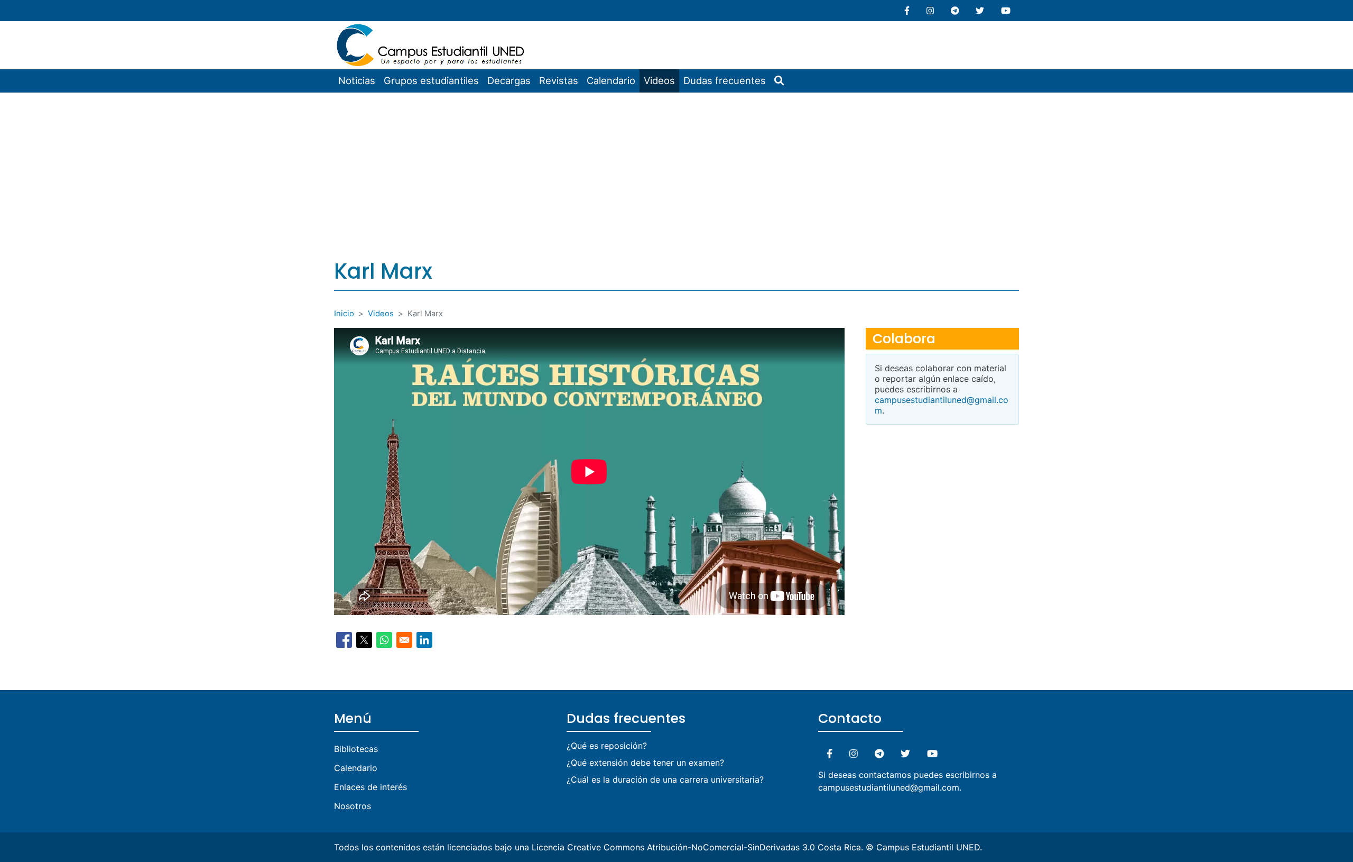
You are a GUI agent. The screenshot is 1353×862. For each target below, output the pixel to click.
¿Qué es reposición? (607, 745)
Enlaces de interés (370, 787)
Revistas (558, 80)
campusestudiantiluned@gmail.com (888, 787)
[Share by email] (404, 640)
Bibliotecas (356, 749)
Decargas (509, 80)
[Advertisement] (676, 172)
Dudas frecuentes (724, 80)
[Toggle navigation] (536, 28)
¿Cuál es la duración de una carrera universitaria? (665, 779)
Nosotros (352, 806)
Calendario (611, 80)
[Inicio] (432, 27)
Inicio (344, 313)
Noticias (356, 80)
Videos (659, 80)
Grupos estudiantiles (431, 80)
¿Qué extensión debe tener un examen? (645, 762)
